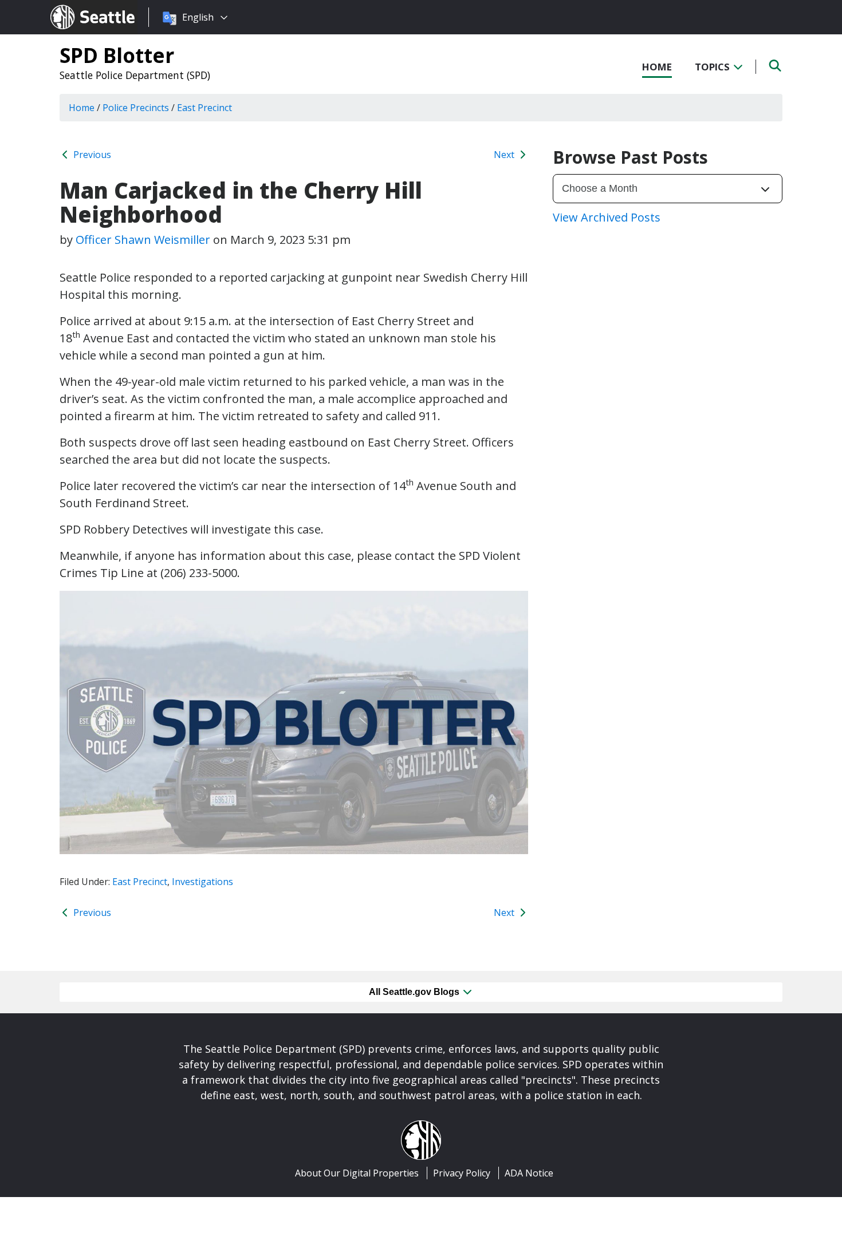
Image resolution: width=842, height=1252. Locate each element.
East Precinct (139, 881)
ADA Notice (529, 1173)
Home (657, 66)
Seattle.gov (75, 6)
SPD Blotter (117, 55)
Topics (713, 66)
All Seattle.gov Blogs (415, 992)
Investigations (202, 881)
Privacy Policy (461, 1173)
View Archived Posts (606, 217)
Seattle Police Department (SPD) (135, 75)
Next (505, 154)
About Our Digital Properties (357, 1173)
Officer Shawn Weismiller (143, 239)
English (198, 17)
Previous (91, 154)
